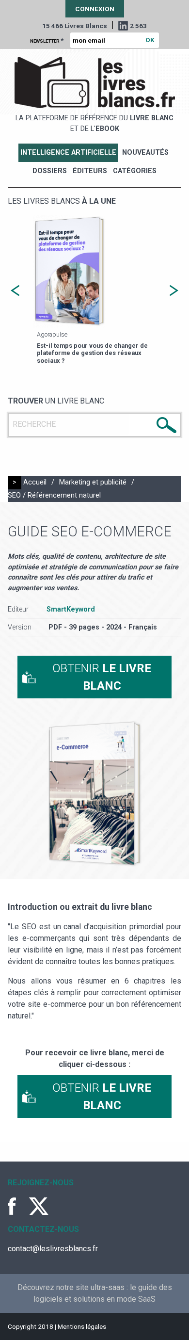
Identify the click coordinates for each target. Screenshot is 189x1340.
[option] (94, 290)
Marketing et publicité (92, 482)
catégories (135, 171)
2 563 (138, 26)
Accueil (35, 482)
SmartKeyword (71, 609)
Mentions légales (82, 1326)
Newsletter (46, 40)
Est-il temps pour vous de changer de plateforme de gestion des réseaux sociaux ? (92, 353)
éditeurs (90, 171)
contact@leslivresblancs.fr (53, 1248)
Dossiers (49, 171)
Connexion (94, 9)
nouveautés (145, 152)
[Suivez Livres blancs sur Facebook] (17, 1206)
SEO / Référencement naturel (54, 495)
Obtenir (101, 677)
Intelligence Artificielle (68, 152)
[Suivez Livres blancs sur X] (38, 1206)
